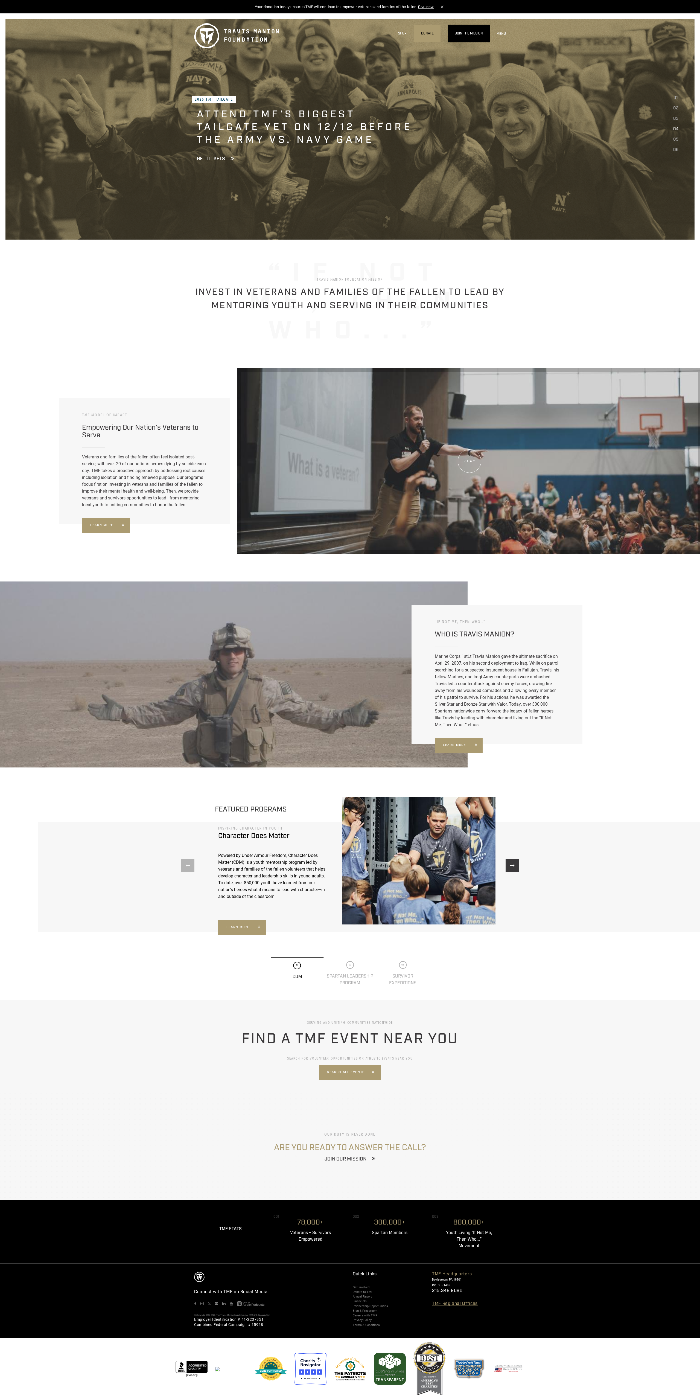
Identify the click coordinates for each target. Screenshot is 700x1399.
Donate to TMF (363, 1292)
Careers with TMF (365, 1315)
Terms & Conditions (366, 1325)
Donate (427, 33)
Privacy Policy (362, 1320)
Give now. (426, 7)
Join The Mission (469, 33)
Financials (360, 1301)
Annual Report (362, 1296)
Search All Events (346, 1072)
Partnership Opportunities (370, 1306)
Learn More (101, 525)
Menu (501, 34)
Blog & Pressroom (365, 1311)
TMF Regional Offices (455, 1304)
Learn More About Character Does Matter (250, 165)
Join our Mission (345, 1159)
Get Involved (361, 1287)
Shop (402, 33)
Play (470, 461)
